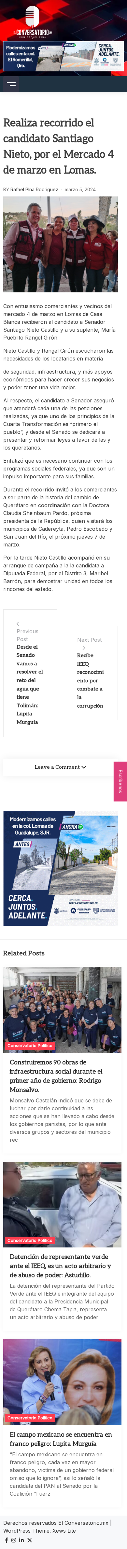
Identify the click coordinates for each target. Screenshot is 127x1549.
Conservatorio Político (29, 1045)
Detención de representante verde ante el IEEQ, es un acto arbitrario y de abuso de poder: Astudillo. (60, 1266)
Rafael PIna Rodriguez (34, 189)
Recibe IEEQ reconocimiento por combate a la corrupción (90, 681)
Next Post (89, 639)
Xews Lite (64, 1530)
